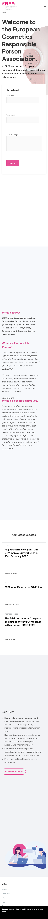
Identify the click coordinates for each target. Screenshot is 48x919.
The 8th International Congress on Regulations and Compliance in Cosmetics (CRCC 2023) (23, 622)
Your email (10, 115)
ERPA (7, 545)
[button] (14, 771)
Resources (6, 894)
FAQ (3, 898)
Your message (12, 135)
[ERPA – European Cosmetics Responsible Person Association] (9, 6)
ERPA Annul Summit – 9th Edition (24, 587)
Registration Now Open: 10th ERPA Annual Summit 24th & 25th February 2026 (21, 553)
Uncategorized (11, 614)
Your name (10, 95)
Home (4, 889)
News (4, 902)
